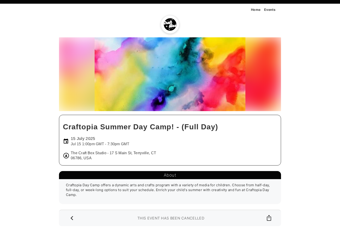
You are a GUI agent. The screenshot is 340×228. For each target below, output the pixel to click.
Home (255, 10)
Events (269, 10)
